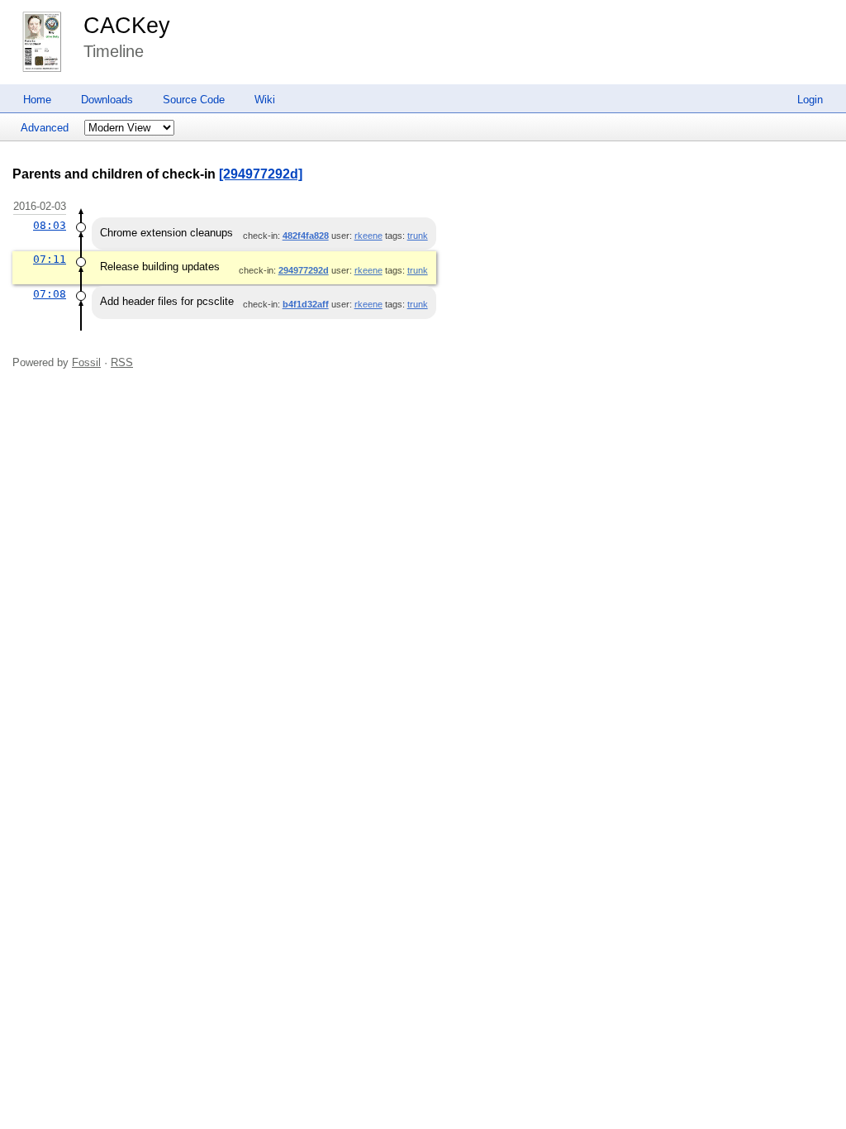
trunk (417, 236)
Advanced (45, 127)
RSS (122, 362)
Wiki (264, 99)
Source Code (194, 99)
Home (37, 99)
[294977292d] (260, 174)
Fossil (86, 362)
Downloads (107, 99)
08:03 (49, 225)
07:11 (49, 259)
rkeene (368, 236)
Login (810, 99)
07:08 (49, 294)
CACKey (126, 25)
